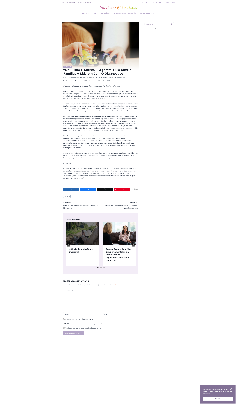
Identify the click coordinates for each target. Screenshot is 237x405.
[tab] (97, 267)
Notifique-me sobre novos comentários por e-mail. (83, 324)
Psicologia (68, 67)
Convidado (69, 81)
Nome (67, 314)
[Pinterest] (156, 2)
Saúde (96, 13)
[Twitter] (149, 2)
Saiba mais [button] (206, 393)
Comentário (69, 290)
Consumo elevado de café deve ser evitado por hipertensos (80, 205)
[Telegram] (153, 2)
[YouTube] (160, 2)
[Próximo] (133, 244)
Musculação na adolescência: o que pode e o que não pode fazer (121, 205)
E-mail (105, 314)
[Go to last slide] (68, 244)
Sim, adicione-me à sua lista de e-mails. (79, 319)
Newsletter (72, 2)
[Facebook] (146, 2)
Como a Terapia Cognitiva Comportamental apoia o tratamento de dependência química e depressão (118, 254)
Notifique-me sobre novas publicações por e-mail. (83, 328)
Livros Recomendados (84, 2)
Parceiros (65, 2)
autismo (67, 196)
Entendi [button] (217, 398)
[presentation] (82, 233)
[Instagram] (143, 2)
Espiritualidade (120, 13)
